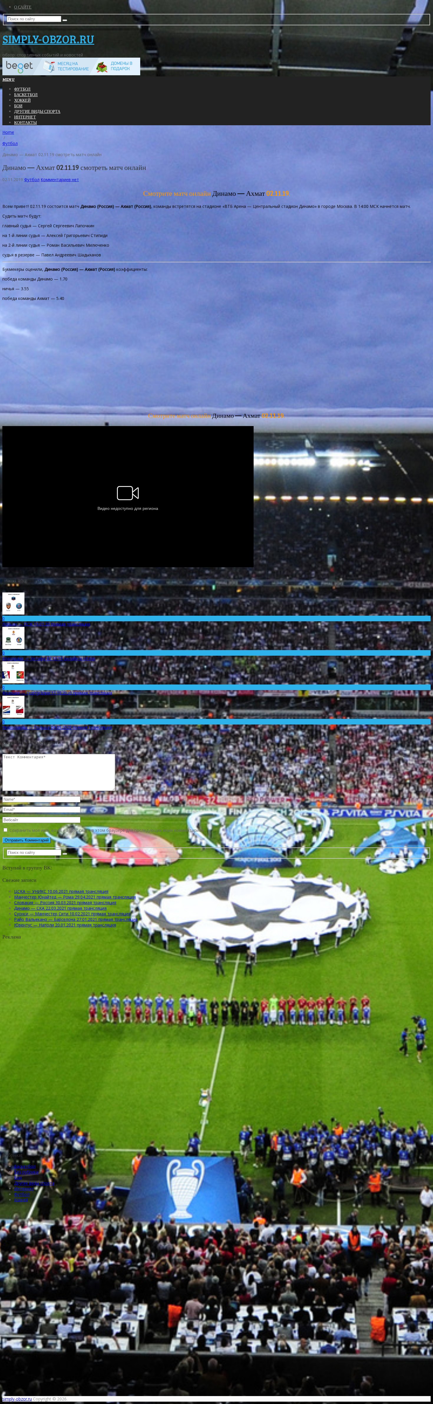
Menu (8, 79)
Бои (18, 105)
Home (8, 132)
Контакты (25, 122)
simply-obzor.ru (48, 38)
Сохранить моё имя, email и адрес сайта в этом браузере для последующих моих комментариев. (106, 830)
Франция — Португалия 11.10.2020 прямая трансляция (57, 693)
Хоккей (22, 100)
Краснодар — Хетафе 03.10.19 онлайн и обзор (48, 658)
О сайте (23, 7)
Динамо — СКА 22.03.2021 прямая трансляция (60, 908)
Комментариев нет (60, 179)
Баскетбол (26, 94)
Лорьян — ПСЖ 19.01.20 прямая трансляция (46, 624)
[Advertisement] (179, 357)
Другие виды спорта (37, 111)
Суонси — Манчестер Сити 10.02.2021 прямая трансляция (72, 913)
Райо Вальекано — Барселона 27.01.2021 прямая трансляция (76, 919)
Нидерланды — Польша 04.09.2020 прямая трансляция (57, 727)
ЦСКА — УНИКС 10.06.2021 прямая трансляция (61, 891)
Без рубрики (26, 1172)
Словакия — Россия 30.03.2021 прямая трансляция (65, 902)
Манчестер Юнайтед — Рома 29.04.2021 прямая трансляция (75, 897)
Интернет (25, 117)
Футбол (22, 89)
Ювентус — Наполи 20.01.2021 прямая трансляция (65, 925)
